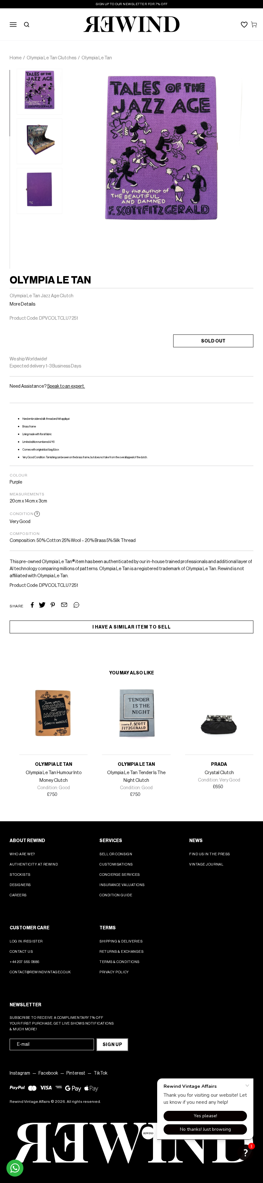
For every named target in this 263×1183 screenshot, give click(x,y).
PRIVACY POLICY (114, 972)
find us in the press (209, 854)
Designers (20, 885)
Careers (18, 895)
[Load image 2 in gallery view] (39, 141)
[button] (245, 1153)
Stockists (20, 874)
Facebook (48, 1073)
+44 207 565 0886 (24, 962)
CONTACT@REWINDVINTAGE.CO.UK (40, 972)
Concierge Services (119, 874)
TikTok (100, 1073)
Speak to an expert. (66, 386)
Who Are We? (22, 854)
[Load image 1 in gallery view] (39, 91)
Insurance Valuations (122, 885)
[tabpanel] (39, 91)
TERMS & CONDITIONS (119, 962)
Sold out (213, 341)
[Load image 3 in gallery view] (39, 191)
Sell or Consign (115, 854)
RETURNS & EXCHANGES (121, 951)
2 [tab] (13, 139)
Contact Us (21, 951)
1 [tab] (13, 73)
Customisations (116, 864)
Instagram (20, 1073)
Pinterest (75, 1073)
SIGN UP (113, 1045)
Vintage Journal (206, 864)
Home (15, 58)
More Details (22, 304)
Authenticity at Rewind (34, 864)
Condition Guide (115, 895)
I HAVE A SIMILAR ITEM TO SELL (131, 627)
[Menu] (13, 24)
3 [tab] (13, 206)
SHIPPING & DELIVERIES (121, 941)
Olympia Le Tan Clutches (51, 58)
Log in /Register (26, 941)
